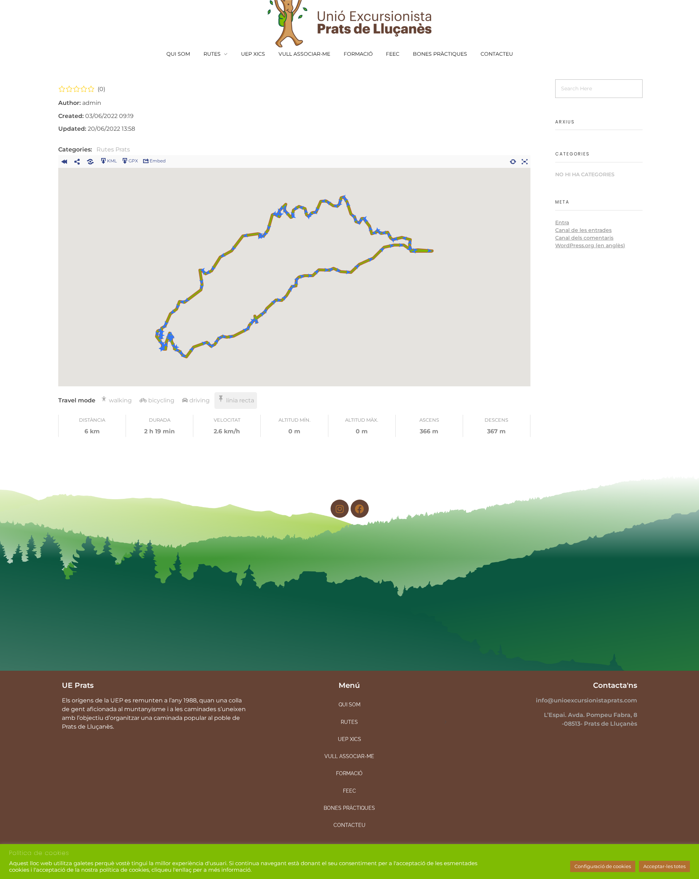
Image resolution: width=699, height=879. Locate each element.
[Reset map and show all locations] (513, 160)
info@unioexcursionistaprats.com (586, 700)
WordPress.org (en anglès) (590, 245)
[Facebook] (360, 509)
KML (112, 160)
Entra (562, 222)
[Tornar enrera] (64, 160)
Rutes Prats (113, 149)
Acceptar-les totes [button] (664, 866)
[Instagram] (340, 509)
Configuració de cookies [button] (602, 866)
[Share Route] (77, 160)
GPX (133, 160)
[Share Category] (90, 160)
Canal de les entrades (583, 230)
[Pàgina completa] (524, 160)
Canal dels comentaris (584, 237)
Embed (158, 160)
